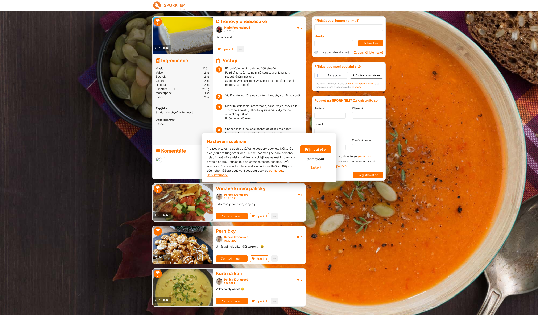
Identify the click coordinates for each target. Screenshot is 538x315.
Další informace (217, 175)
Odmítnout (315, 159)
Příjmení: (358, 108)
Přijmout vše (315, 149)
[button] (366, 75)
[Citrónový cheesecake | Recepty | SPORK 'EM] (169, 5)
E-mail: (319, 124)
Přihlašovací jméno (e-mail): (337, 21)
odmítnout (276, 170)
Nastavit (315, 167)
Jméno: (319, 108)
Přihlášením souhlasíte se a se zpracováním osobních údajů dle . (350, 161)
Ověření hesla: (362, 140)
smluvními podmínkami (361, 83)
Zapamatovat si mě (336, 52)
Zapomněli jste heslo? (368, 52)
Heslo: (319, 36)
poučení (356, 87)
